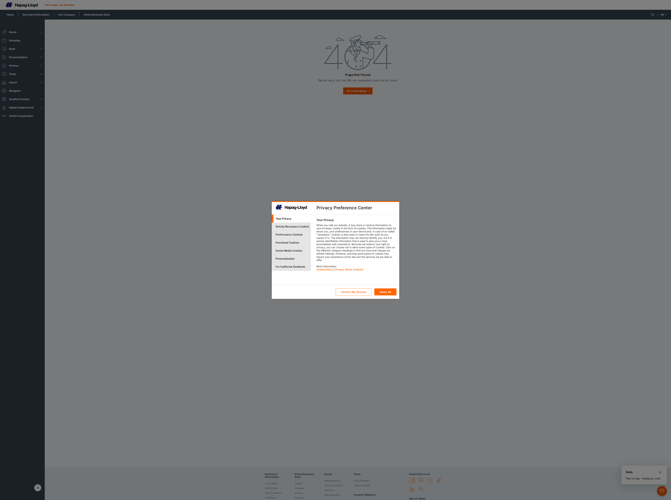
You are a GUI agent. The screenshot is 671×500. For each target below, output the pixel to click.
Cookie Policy (324, 269)
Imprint (359, 269)
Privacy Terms (343, 269)
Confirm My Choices (353, 292)
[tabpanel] (356, 245)
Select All (385, 292)
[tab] (291, 219)
